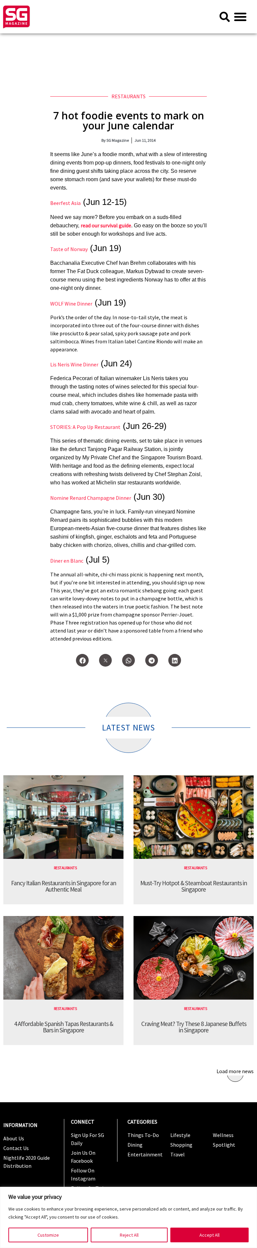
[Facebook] (82, 660)
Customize (48, 1235)
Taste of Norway (69, 249)
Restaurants (128, 96)
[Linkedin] (174, 660)
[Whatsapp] (128, 660)
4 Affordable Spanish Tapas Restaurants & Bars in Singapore (63, 1027)
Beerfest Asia (65, 203)
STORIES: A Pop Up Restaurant (85, 427)
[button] (240, 17)
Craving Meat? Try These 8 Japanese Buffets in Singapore (193, 1027)
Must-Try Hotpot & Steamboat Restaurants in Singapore (193, 886)
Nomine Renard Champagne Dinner (90, 497)
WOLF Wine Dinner (71, 303)
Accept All (209, 1235)
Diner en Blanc (66, 560)
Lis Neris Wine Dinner (74, 364)
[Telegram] (151, 660)
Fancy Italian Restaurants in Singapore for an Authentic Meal (63, 886)
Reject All (129, 1235)
